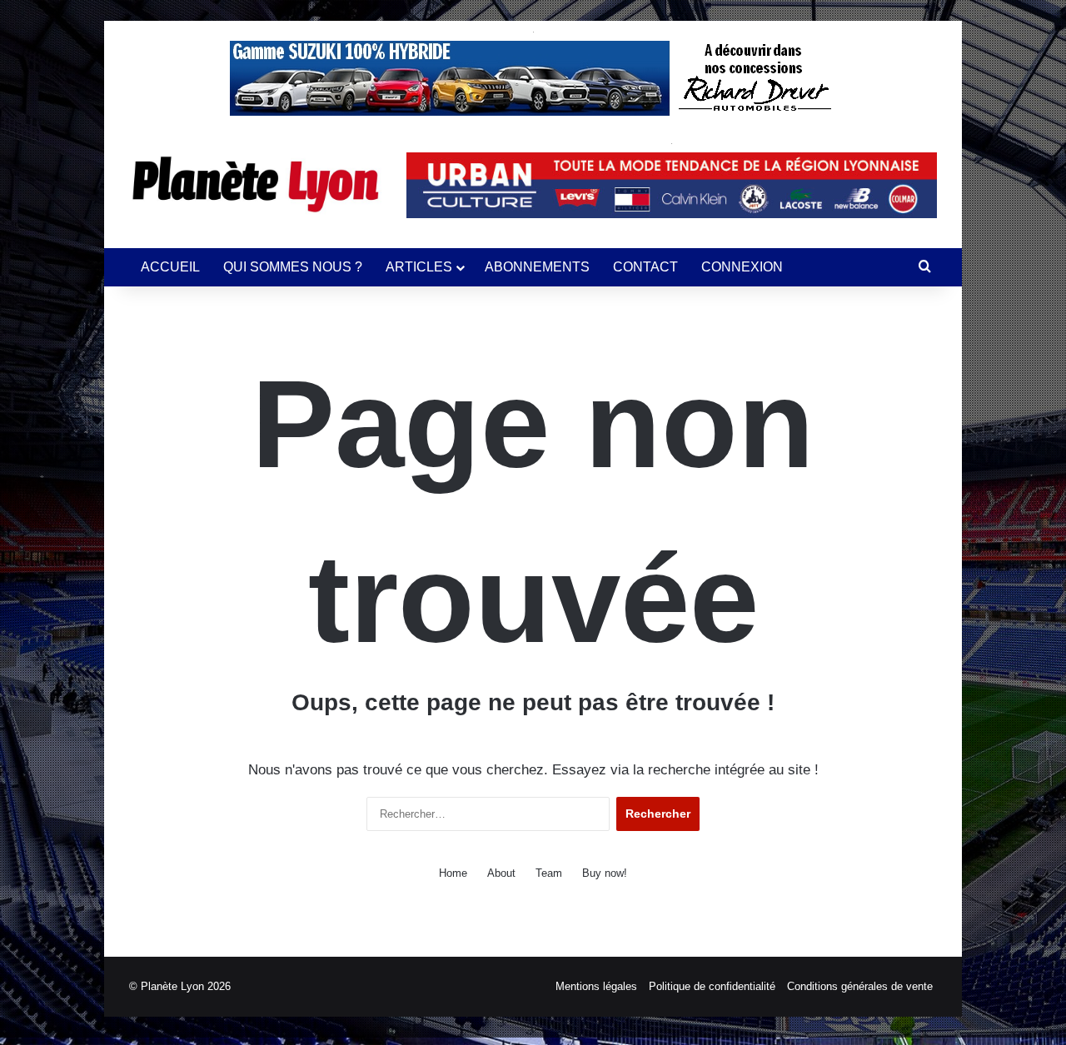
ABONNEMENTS (537, 267)
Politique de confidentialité (712, 986)
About (501, 873)
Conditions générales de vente (860, 986)
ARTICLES (419, 267)
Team (548, 873)
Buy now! (604, 873)
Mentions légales (596, 986)
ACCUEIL (170, 267)
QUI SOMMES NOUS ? (292, 267)
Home (453, 873)
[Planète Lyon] (255, 184)
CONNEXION (742, 267)
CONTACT (645, 267)
